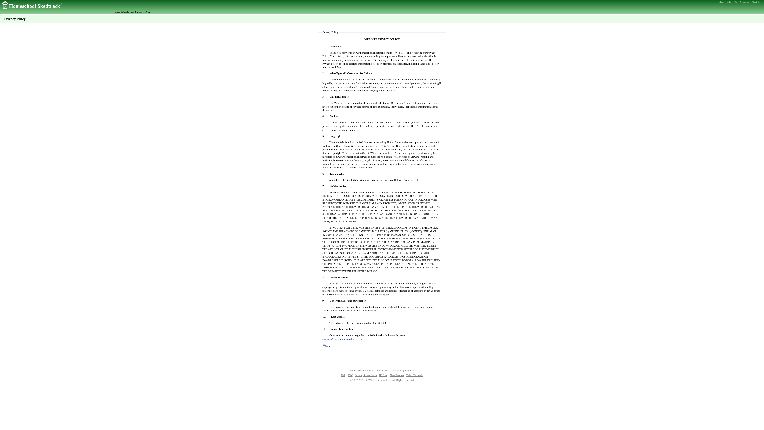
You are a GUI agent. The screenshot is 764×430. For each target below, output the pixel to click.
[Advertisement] (382, 360)
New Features (397, 375)
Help (343, 375)
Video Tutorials (414, 375)
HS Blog (383, 375)
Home (353, 370)
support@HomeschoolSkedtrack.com (342, 338)
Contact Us (397, 370)
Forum (358, 375)
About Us (409, 370)
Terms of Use (382, 370)
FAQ (350, 375)
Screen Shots (370, 375)
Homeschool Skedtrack (36, 6)
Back (329, 346)
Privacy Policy (365, 370)
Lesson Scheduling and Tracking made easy (133, 12)
